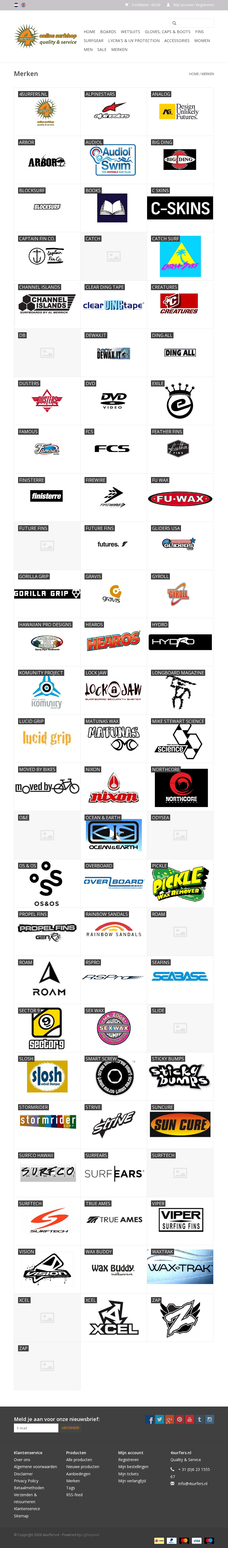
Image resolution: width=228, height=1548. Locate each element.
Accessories (177, 40)
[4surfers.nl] (48, 36)
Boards (108, 31)
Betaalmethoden (29, 1487)
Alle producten (79, 1459)
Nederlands (16, 5)
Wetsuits (130, 31)
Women (202, 40)
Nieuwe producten (82, 1466)
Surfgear (93, 40)
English (23, 5)
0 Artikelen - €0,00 (146, 5)
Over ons (22, 1459)
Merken (119, 49)
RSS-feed (74, 1494)
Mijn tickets (128, 1473)
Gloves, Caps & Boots (167, 31)
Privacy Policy (26, 1480)
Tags (70, 1487)
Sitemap (21, 1515)
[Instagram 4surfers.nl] (209, 1419)
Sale (101, 49)
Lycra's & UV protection (134, 40)
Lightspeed (90, 1534)
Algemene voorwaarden (35, 1466)
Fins (199, 31)
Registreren (128, 1459)
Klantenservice (27, 1508)
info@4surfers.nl (192, 1483)
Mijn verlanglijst (132, 1480)
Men (88, 49)
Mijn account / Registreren (193, 5)
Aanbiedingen (78, 1473)
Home (89, 31)
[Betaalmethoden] (158, 1540)
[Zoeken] (172, 23)
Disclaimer (23, 1473)
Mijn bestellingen (133, 1466)
